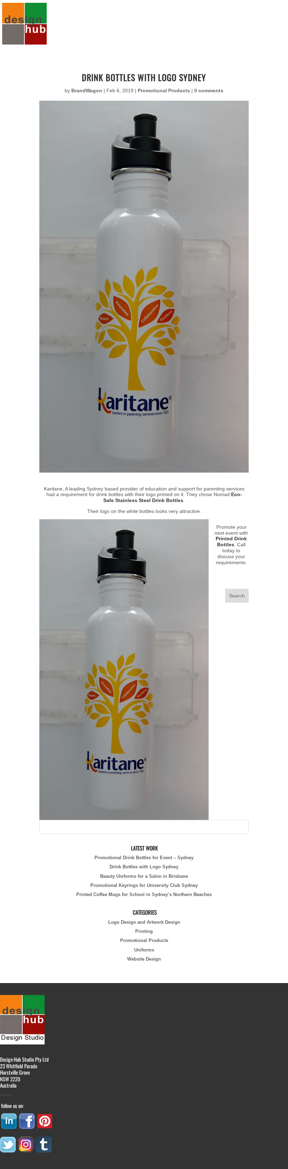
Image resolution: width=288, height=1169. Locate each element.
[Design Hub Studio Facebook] (27, 1126)
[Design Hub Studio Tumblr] (44, 1150)
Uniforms (144, 950)
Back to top (11, 1165)
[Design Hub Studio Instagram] (26, 1150)
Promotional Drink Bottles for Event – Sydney (144, 857)
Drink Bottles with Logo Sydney (144, 866)
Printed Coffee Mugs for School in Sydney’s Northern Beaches (144, 894)
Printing (144, 931)
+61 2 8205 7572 (27, 1095)
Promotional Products (164, 90)
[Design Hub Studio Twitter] (8, 1150)
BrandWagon (86, 90)
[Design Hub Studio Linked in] (9, 1126)
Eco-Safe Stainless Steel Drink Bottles (172, 497)
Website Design (144, 959)
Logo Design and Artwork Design (144, 922)
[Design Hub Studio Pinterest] (45, 1126)
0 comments (208, 90)
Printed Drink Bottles (231, 541)
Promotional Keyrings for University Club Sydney (144, 885)
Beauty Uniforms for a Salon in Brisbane (144, 876)
